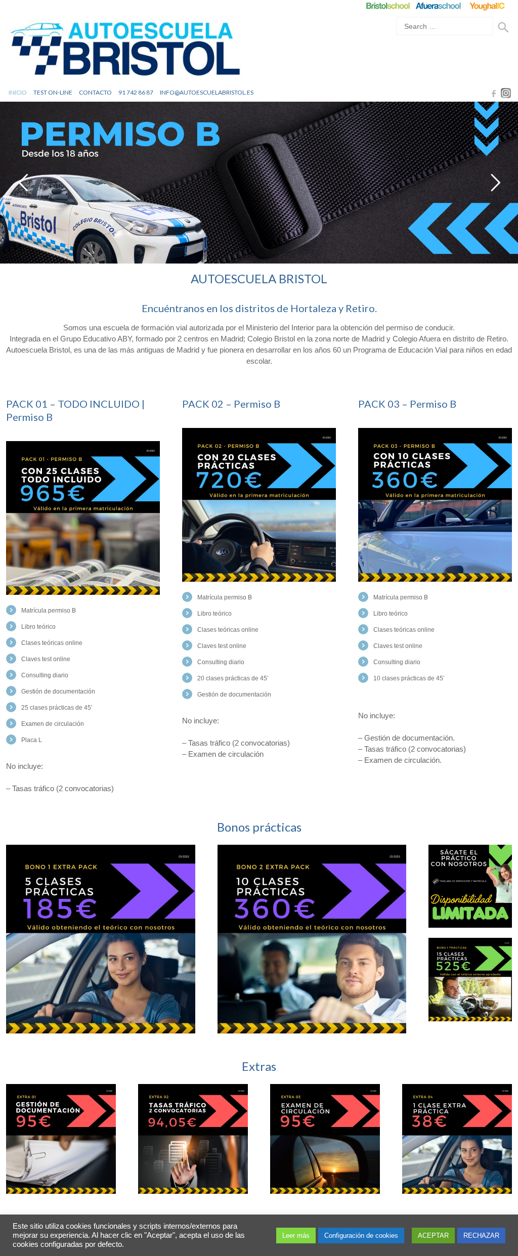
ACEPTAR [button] (433, 1235)
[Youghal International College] (488, 6)
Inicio (18, 92)
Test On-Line (52, 92)
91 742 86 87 (135, 92)
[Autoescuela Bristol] (125, 51)
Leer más (296, 1235)
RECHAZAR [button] (481, 1235)
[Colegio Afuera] (438, 6)
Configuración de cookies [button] (361, 1235)
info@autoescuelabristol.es (206, 92)
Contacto (95, 92)
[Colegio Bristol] (388, 6)
